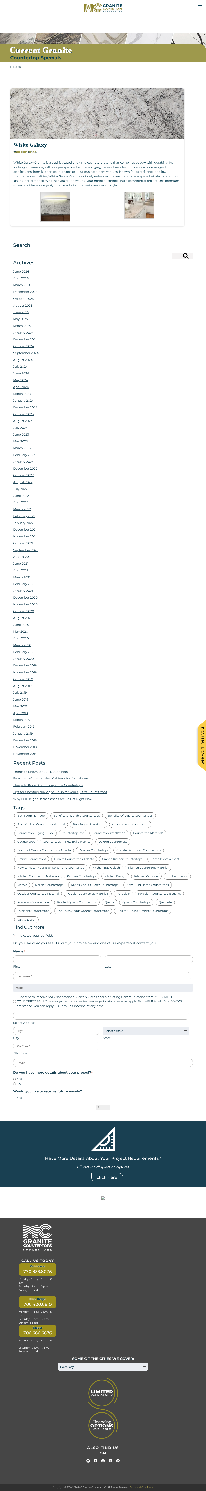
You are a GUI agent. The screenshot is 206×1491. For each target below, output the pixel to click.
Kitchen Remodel (146, 876)
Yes (19, 1079)
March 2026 (22, 285)
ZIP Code (20, 1053)
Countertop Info (73, 833)
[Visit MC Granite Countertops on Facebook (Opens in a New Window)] (95, 1460)
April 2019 (20, 713)
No (19, 1083)
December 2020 (25, 597)
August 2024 (23, 360)
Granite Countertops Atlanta (74, 859)
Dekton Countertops (112, 841)
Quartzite (165, 902)
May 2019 (20, 706)
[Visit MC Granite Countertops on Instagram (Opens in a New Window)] (103, 1460)
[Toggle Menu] (200, 5)
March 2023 (22, 448)
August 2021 (22, 557)
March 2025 (22, 326)
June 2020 (21, 625)
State (107, 1038)
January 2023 (23, 462)
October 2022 (23, 475)
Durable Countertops (93, 850)
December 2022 (25, 468)
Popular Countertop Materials (88, 893)
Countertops (26, 841)
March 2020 (22, 645)
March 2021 (21, 577)
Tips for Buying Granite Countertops (142, 911)
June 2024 (21, 373)
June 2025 (21, 312)
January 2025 (23, 333)
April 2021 (20, 570)
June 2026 (21, 271)
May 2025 (20, 319)
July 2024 (20, 366)
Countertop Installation (108, 833)
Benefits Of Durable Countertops (77, 815)
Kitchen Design (115, 876)
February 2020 (24, 652)
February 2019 (23, 726)
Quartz (109, 902)
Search (178, 257)
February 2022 (24, 516)
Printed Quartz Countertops (77, 902)
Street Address (24, 1023)
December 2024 (25, 339)
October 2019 (23, 679)
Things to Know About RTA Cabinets (40, 772)
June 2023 (21, 434)
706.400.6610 (38, 1304)
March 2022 (22, 509)
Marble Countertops (49, 885)
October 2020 (23, 611)
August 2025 (22, 305)
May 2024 (20, 380)
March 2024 (22, 394)
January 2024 (23, 400)
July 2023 (20, 428)
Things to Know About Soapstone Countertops (48, 785)
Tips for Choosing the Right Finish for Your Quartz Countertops (60, 792)
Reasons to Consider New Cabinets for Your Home (50, 778)
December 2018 (25, 740)
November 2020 (25, 604)
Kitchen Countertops (81, 876)
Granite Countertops (31, 859)
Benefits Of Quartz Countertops (130, 815)
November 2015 (24, 754)
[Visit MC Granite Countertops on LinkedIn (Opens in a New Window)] (110, 1460)
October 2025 (23, 299)
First (16, 966)
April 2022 (21, 502)
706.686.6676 (37, 1332)
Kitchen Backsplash (106, 867)
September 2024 (26, 353)
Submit (103, 1107)
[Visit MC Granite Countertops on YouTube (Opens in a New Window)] (88, 1460)
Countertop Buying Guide (35, 833)
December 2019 (25, 665)
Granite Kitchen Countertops (122, 859)
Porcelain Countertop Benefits (159, 893)
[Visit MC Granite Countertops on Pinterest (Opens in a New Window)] (118, 1460)
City (16, 1038)
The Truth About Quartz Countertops (83, 911)
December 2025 (25, 292)
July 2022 (20, 489)
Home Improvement (164, 859)
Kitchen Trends (177, 876)
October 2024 (23, 346)
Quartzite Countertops (33, 911)
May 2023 (20, 441)
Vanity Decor (26, 919)
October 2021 (23, 543)
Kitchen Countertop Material (148, 867)
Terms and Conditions (141, 1487)
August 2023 (22, 421)
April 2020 (21, 638)
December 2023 (25, 407)
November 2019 (25, 672)
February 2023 (24, 455)
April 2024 (21, 387)
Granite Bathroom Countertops (138, 850)
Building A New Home (88, 824)
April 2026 (21, 278)
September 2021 (25, 550)
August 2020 (23, 618)
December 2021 (25, 529)
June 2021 (20, 563)
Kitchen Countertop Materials (38, 876)
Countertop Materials (148, 833)
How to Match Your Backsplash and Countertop (50, 867)
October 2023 (23, 414)
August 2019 (22, 686)
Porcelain (123, 893)
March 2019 (21, 720)
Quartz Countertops (136, 902)
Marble (22, 885)
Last (108, 966)
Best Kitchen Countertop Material (41, 824)
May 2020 (20, 631)
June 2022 (21, 496)
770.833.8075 (37, 1271)
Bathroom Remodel (31, 815)
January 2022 (23, 523)
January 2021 (23, 591)
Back (16, 67)
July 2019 (20, 692)
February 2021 (23, 584)
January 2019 (23, 733)
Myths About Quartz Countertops (94, 885)
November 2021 (25, 536)
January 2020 (23, 659)
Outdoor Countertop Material (38, 893)
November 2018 (25, 747)
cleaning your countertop (130, 824)
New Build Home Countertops (147, 885)
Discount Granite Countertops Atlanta (44, 850)
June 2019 (20, 699)
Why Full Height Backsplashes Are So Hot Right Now (52, 799)
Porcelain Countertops (33, 902)
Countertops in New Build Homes (66, 841)
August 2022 (22, 482)
